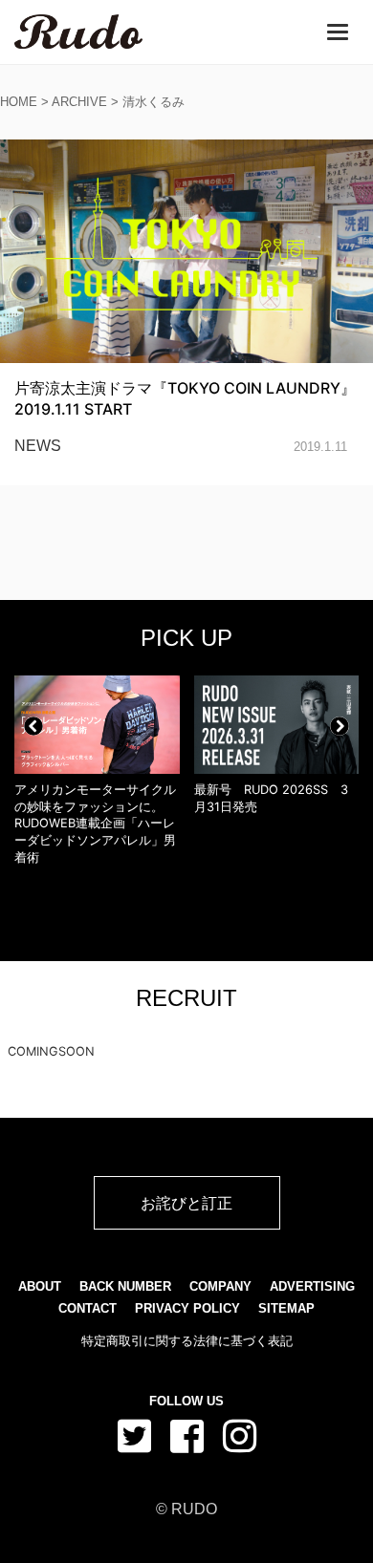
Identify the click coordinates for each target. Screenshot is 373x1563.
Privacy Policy (187, 1308)
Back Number (125, 1286)
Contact (87, 1308)
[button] (33, 726)
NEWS (37, 446)
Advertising (312, 1286)
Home (18, 102)
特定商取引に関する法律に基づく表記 (187, 1341)
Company (220, 1286)
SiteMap (286, 1308)
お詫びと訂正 (186, 1202)
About (39, 1286)
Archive (79, 102)
